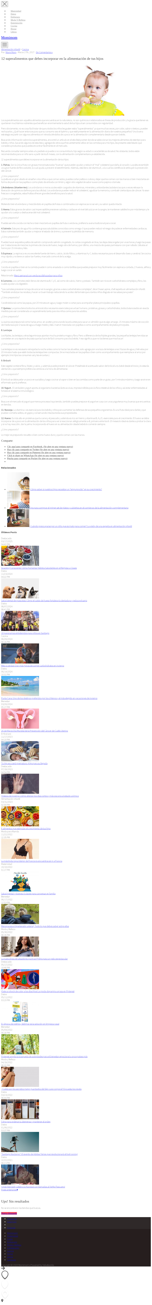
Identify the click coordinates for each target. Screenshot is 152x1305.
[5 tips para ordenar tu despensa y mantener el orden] (20, 1118)
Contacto (11, 1259)
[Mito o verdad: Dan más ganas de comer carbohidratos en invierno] (20, 662)
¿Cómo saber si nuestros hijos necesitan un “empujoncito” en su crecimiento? (65, 489)
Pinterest (11, 1227)
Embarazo (15, 17)
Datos (13, 14)
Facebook (12, 1218)
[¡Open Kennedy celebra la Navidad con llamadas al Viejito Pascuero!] (20, 1183)
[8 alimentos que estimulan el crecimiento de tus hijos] (20, 825)
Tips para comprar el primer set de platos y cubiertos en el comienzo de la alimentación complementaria (78, 507)
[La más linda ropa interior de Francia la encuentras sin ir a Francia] (20, 858)
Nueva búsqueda (9, 1213)
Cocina (14, 26)
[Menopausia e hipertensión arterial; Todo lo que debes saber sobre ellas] (20, 923)
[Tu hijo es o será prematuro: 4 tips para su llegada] (20, 760)
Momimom (9, 37)
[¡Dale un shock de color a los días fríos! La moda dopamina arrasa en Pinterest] (20, 988)
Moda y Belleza (18, 20)
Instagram (11, 1221)
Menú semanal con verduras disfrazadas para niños (38, 275)
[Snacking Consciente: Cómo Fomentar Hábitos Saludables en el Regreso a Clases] (20, 564)
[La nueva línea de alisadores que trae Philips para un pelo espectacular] (20, 955)
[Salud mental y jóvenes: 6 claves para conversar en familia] (20, 890)
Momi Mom (11, 52)
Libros (14, 32)
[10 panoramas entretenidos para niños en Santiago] (20, 630)
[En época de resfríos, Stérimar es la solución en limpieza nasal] (20, 1020)
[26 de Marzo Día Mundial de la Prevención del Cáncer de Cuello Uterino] (20, 727)
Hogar (13, 29)
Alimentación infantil (10, 49)
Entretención (16, 23)
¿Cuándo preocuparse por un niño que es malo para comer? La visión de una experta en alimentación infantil (80, 526)
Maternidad (16, 11)
